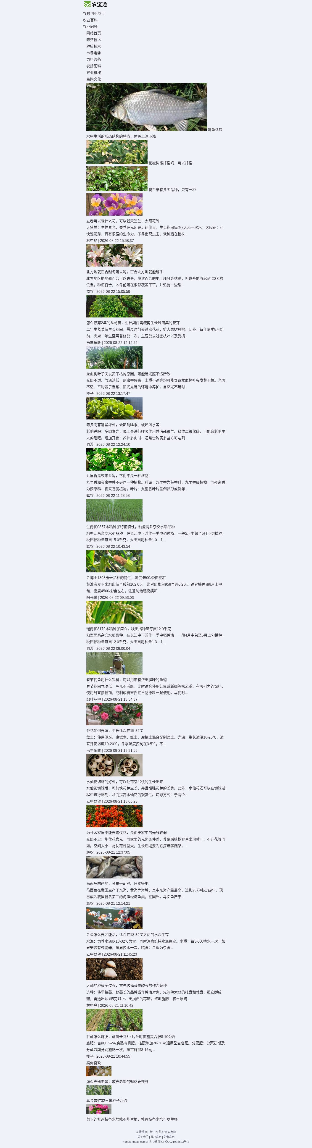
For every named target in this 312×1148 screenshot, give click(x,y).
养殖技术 (93, 40)
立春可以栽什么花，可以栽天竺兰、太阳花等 (122, 221)
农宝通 (153, 1141)
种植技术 (93, 46)
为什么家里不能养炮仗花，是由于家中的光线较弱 (126, 833)
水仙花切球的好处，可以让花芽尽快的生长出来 (124, 782)
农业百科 (90, 20)
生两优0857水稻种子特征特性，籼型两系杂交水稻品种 (130, 527)
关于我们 (142, 1137)
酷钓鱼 (163, 1132)
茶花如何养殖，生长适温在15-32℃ (114, 731)
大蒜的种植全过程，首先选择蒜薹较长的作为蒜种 (126, 986)
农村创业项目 (94, 14)
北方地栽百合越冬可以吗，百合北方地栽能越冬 (124, 272)
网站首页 (93, 33)
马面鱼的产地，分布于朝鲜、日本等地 (117, 884)
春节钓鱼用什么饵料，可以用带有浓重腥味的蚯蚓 (126, 680)
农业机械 (93, 73)
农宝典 (172, 1132)
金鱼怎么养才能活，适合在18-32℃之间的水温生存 (127, 935)
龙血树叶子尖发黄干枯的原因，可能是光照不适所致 (128, 374)
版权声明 (156, 1137)
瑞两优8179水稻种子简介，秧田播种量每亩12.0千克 (128, 629)
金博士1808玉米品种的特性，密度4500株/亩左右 (126, 578)
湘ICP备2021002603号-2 (173, 1141)
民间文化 (93, 79)
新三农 (154, 1132)
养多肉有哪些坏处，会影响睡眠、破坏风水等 (122, 425)
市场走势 (93, 53)
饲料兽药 (93, 59)
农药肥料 (93, 66)
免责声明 (169, 1137)
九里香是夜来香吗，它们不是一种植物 (117, 476)
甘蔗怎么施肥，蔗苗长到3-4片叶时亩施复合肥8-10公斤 (131, 1037)
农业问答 (90, 27)
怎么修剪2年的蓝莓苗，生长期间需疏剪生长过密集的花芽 (133, 323)
